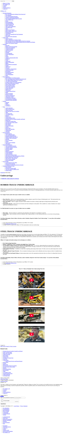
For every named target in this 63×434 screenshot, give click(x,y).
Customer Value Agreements (10, 138)
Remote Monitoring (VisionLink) (11, 157)
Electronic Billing (8, 149)
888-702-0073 (3, 346)
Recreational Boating (9, 72)
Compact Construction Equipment (12, 17)
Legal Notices (16, 406)
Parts (4, 106)
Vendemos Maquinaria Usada (8, 166)
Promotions (5, 425)
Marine (6, 103)
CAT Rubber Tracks (9, 114)
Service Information (9, 87)
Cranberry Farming (9, 49)
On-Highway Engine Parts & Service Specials (14, 164)
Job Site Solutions (8, 153)
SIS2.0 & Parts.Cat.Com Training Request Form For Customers (17, 41)
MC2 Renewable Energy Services (12, 83)
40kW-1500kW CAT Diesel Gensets (12, 77)
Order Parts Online (4, 379)
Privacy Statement (23, 406)
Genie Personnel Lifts (9, 24)
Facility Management (9, 54)
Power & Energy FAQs (10, 85)
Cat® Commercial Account (10, 145)
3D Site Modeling (8, 152)
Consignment (8, 33)
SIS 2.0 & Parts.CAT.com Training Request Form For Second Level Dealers (20, 42)
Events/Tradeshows (7, 7)
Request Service (8, 133)
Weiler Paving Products (10, 29)
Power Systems (6, 411)
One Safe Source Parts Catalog (11, 122)
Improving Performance (7, 144)
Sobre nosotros (8, 167)
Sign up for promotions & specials (7, 397)
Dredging (7, 52)
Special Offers (5, 161)
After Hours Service (7, 426)
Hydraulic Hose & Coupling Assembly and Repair (15, 119)
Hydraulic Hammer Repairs (10, 135)
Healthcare (7, 58)
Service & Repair (6, 132)
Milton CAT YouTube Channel (11, 43)
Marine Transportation (9, 62)
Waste (6, 28)
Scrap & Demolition (9, 23)
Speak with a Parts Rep (9, 129)
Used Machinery (6, 409)
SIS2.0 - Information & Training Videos (13, 39)
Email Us (8, 346)
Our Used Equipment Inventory (11, 16)
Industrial (7, 102)
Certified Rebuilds (6, 416)
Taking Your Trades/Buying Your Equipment (14, 34)
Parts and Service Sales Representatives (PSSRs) (14, 155)
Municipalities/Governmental (11, 64)
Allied (6, 112)
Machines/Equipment (7, 13)
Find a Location (13, 346)
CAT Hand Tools (8, 113)
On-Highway (8, 105)
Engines (4, 101)
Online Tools (5, 37)
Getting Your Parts (9, 110)
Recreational (7, 71)
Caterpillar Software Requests (11, 147)
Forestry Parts (8, 116)
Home (1, 172)
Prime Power (7, 90)
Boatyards (7, 45)
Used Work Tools (8, 27)
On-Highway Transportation (10, 68)
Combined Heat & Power (10, 91)
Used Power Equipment (10, 95)
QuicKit (7, 126)
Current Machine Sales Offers (11, 162)
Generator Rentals (6, 413)
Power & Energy (6, 76)
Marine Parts (7, 120)
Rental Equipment (8, 22)
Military (6, 63)
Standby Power (8, 89)
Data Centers (7, 51)
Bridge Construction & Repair (11, 46)
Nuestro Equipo (8, 170)
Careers (4, 6)
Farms (6, 55)
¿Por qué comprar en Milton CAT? (12, 169)
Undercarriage (8, 130)
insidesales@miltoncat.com (11, 223)
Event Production (8, 53)
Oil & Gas (7, 67)
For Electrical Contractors (10, 97)
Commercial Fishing (9, 48)
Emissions (7, 150)
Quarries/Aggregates (9, 70)
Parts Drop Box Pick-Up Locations (12, 111)
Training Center (6, 430)
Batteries (7, 115)
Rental (6, 92)
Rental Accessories (9, 94)
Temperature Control (9, 96)
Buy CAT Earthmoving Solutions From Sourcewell (15, 14)
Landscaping (7, 61)
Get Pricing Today (4, 381)
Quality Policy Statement (10, 86)
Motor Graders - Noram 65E (10, 30)
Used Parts (7, 131)
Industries (5, 44)
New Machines (8, 15)
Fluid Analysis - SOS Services (11, 158)
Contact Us (5, 8)
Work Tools (7, 35)
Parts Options (8, 124)
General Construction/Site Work (11, 57)
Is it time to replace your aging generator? (13, 82)
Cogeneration (5, 412)
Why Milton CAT (6, 4)
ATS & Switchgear (9, 93)
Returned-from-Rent (9, 32)
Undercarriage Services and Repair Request (13, 361)
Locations (5, 5)
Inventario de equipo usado (10, 168)
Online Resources (8, 38)
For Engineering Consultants (11, 99)
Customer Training (9, 148)
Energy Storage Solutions (10, 84)
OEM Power (7, 66)
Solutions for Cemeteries (10, 47)
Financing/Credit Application (11, 36)
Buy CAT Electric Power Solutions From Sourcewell (15, 78)
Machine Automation (9, 151)
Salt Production (8, 73)
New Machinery (6, 408)
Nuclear (6, 65)
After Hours (7, 143)
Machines (7, 139)
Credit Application (9, 107)
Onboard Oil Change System (11, 154)
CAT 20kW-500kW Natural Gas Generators (14, 80)
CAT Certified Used (9, 19)
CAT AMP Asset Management (11, 81)
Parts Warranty (8, 123)
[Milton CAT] (3, 11)
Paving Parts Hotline (9, 125)
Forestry (7, 56)
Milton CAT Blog (6, 3)
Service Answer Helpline (10, 142)
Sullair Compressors (9, 25)
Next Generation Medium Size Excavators (13, 18)
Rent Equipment (6, 410)
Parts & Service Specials (10, 163)
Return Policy (8, 128)
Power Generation (8, 140)
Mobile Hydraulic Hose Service (11, 137)
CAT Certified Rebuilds (10, 134)
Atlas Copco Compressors (10, 26)
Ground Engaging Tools (10, 118)
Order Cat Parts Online (9, 109)
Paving (6, 20)
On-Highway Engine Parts (10, 121)
